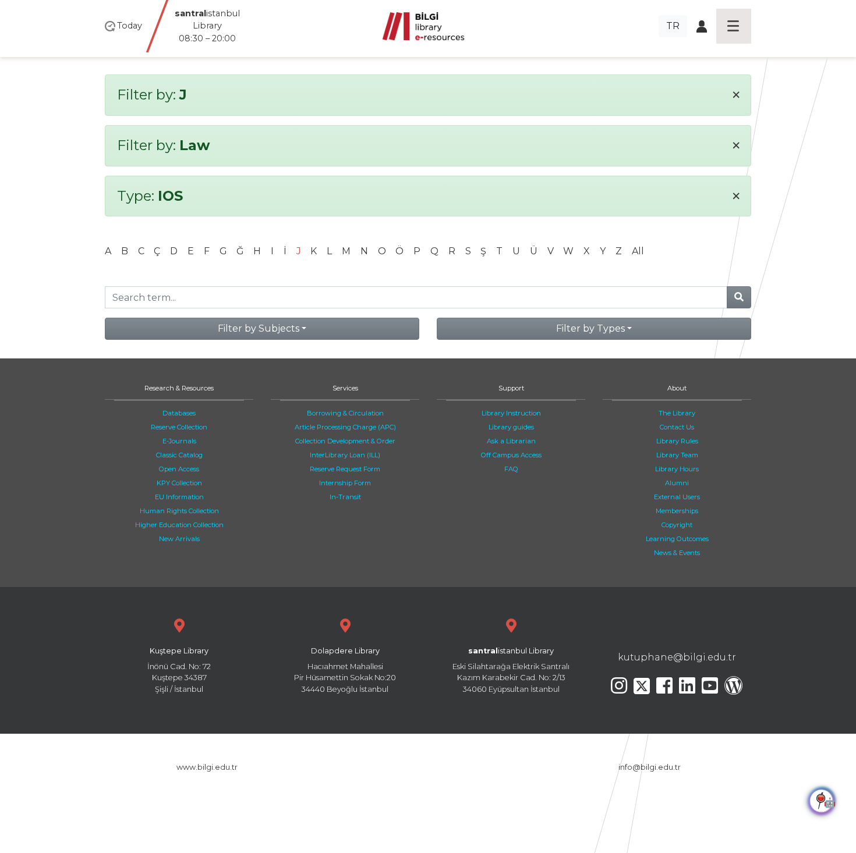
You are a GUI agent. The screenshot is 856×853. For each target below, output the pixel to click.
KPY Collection (179, 483)
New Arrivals (179, 539)
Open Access (179, 469)
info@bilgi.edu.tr (649, 767)
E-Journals (179, 441)
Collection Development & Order (345, 441)
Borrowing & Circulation (345, 413)
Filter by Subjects (258, 328)
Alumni (677, 483)
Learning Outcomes (677, 539)
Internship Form (345, 483)
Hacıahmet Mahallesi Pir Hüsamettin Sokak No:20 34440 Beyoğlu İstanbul (345, 670)
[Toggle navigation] (733, 26)
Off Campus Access (511, 455)
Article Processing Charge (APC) (345, 427)
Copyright (677, 525)
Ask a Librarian (511, 441)
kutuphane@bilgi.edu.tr (677, 657)
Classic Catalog (179, 455)
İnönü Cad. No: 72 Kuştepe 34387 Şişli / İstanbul (179, 670)
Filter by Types (590, 328)
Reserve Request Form (345, 469)
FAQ (511, 469)
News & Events (677, 553)
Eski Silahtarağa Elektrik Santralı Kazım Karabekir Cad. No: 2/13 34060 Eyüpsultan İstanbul (511, 670)
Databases (179, 413)
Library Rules (677, 441)
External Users (677, 497)
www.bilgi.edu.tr (207, 767)
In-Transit (345, 497)
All (638, 251)
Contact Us (677, 427)
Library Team (677, 455)
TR (673, 25)
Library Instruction (511, 413)
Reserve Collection (179, 427)
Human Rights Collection (179, 511)
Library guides (511, 427)
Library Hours (677, 469)
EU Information (179, 497)
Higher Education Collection (179, 525)
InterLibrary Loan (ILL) (345, 455)
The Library (677, 413)
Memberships (677, 511)
